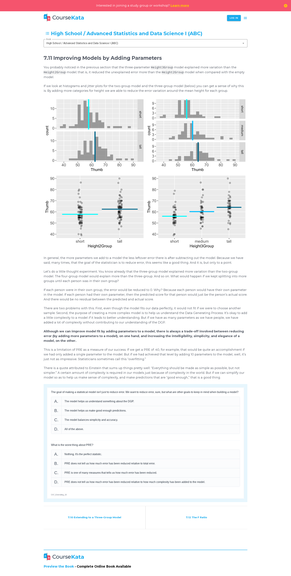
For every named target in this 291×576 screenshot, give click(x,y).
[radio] (145, 401)
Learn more (180, 5)
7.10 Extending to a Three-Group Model (94, 517)
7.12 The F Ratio (196, 517)
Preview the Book (59, 566)
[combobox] (145, 43)
